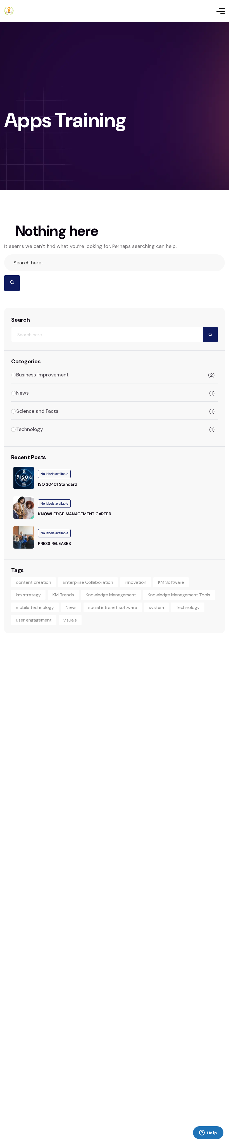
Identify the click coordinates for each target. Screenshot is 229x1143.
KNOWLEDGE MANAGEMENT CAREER (74, 514)
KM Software (171, 582)
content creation (33, 582)
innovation (135, 582)
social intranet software (112, 607)
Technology (188, 607)
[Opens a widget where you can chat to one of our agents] (208, 1133)
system (156, 607)
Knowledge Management (111, 595)
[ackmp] (9, 11)
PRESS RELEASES (54, 543)
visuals (70, 620)
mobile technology (35, 607)
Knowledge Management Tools (179, 595)
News (71, 607)
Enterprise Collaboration (88, 582)
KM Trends (63, 595)
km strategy (28, 595)
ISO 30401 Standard (57, 484)
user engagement (34, 620)
